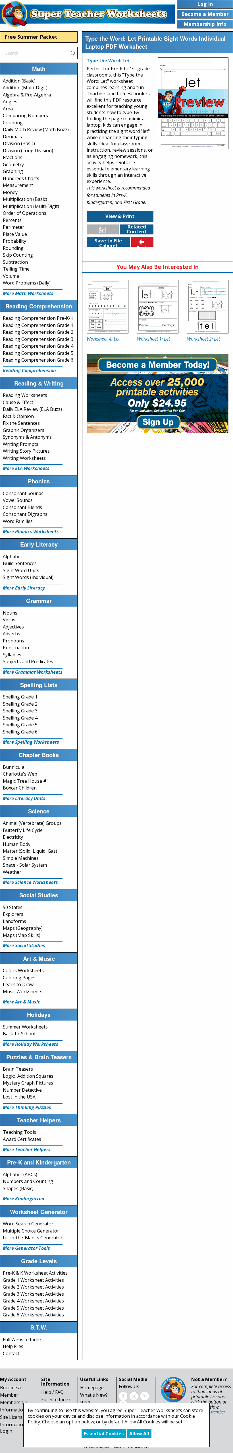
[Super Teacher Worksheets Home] (87, 14)
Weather (12, 872)
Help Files (13, 1346)
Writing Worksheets (24, 458)
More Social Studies (24, 945)
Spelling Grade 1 (20, 697)
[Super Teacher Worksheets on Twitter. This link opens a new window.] (134, 1395)
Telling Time (16, 269)
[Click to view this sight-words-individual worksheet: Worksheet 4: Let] (107, 307)
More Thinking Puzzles (27, 1107)
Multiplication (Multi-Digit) (31, 206)
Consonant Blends (22, 507)
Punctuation (16, 647)
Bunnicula (13, 767)
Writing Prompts (20, 444)
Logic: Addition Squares (28, 1076)
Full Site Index (55, 1399)
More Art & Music (21, 1002)
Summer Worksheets (25, 1027)
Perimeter (13, 227)
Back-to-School (19, 1034)
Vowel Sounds (18, 500)
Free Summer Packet (31, 36)
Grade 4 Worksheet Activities (33, 1301)
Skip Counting (18, 255)
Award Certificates (22, 1139)
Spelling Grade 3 (20, 711)
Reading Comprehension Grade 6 (38, 360)
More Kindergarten (23, 1199)
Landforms (14, 921)
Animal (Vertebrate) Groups (32, 823)
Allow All (139, 1434)
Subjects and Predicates (28, 661)
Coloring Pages (19, 977)
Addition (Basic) (19, 81)
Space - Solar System (25, 865)
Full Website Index (22, 1339)
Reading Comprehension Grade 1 (38, 325)
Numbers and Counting (28, 1181)
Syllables (12, 655)
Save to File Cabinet (108, 242)
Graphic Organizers (23, 430)
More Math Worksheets (28, 293)
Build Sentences (20, 563)
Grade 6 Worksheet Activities (33, 1315)
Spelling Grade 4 (20, 718)
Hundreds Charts (21, 178)
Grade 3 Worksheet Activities (33, 1294)
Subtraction (15, 262)
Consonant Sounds (23, 493)
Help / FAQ (52, 1392)
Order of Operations (24, 213)
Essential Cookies (104, 1434)
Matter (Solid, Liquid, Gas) (30, 851)
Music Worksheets (22, 991)
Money (10, 192)
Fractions (12, 157)
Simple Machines (21, 858)
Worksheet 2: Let (203, 339)
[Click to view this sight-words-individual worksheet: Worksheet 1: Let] (157, 307)
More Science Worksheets (30, 882)
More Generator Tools (26, 1248)
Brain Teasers (18, 1069)
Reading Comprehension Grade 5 (38, 353)
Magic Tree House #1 (26, 781)
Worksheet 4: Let (103, 339)
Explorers (13, 914)
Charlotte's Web (20, 774)
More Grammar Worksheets (33, 672)
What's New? (94, 1395)
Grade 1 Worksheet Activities (33, 1280)
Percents (12, 220)
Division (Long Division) (28, 150)
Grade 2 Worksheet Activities (33, 1287)
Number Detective (22, 1090)
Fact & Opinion (18, 416)
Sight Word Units (21, 570)
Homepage (92, 1387)
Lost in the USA (19, 1097)
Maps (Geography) (23, 928)
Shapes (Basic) (18, 1188)
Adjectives (13, 627)
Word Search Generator (28, 1224)
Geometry (13, 164)
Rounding (13, 248)
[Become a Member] (157, 393)
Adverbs (11, 633)
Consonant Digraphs (25, 514)
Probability (14, 241)
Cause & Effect (18, 402)
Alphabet (12, 556)
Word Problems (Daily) (27, 283)
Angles (10, 101)
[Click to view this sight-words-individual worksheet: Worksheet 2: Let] (207, 307)
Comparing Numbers (25, 115)
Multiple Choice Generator (31, 1231)
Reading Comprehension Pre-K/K (38, 318)
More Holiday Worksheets (30, 1044)
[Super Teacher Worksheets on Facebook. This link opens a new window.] (123, 1395)
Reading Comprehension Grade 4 (38, 346)
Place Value (15, 234)
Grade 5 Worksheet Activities (33, 1308)
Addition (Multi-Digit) (25, 87)
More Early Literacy (24, 588)
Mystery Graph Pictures (28, 1083)
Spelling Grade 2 (20, 704)
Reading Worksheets (25, 395)
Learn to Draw (18, 984)
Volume (11, 276)
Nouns (10, 613)
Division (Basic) (19, 143)
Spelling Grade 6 (20, 732)
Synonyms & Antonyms (27, 437)
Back (142, 245)
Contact (11, 1353)
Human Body (16, 844)
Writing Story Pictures (26, 451)
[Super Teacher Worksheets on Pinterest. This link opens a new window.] (144, 1395)
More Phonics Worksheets (31, 531)
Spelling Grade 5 (20, 725)
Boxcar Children (20, 788)
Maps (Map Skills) (21, 935)
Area (8, 109)
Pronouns (13, 641)
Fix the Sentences (21, 423)
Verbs (9, 620)
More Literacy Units (24, 798)
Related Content (137, 229)
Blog (85, 1402)
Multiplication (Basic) (25, 199)
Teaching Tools (19, 1132)
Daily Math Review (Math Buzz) (36, 129)
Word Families (18, 521)
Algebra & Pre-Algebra (27, 95)
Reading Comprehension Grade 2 (38, 332)
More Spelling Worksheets (31, 742)
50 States (12, 907)
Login (6, 1431)
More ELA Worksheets (26, 468)
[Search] (73, 53)
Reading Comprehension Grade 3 (38, 339)
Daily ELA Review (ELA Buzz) (32, 409)
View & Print (119, 216)
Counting (13, 122)
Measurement (18, 185)
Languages (104, 233)
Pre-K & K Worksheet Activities (35, 1273)
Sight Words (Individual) (28, 577)
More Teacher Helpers (27, 1149)
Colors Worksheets (23, 970)
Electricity (13, 837)
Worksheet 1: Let (153, 339)
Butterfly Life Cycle (23, 830)
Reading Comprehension (29, 370)
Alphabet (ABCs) (20, 1174)
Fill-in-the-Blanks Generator (33, 1237)
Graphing (13, 171)
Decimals (12, 136)
